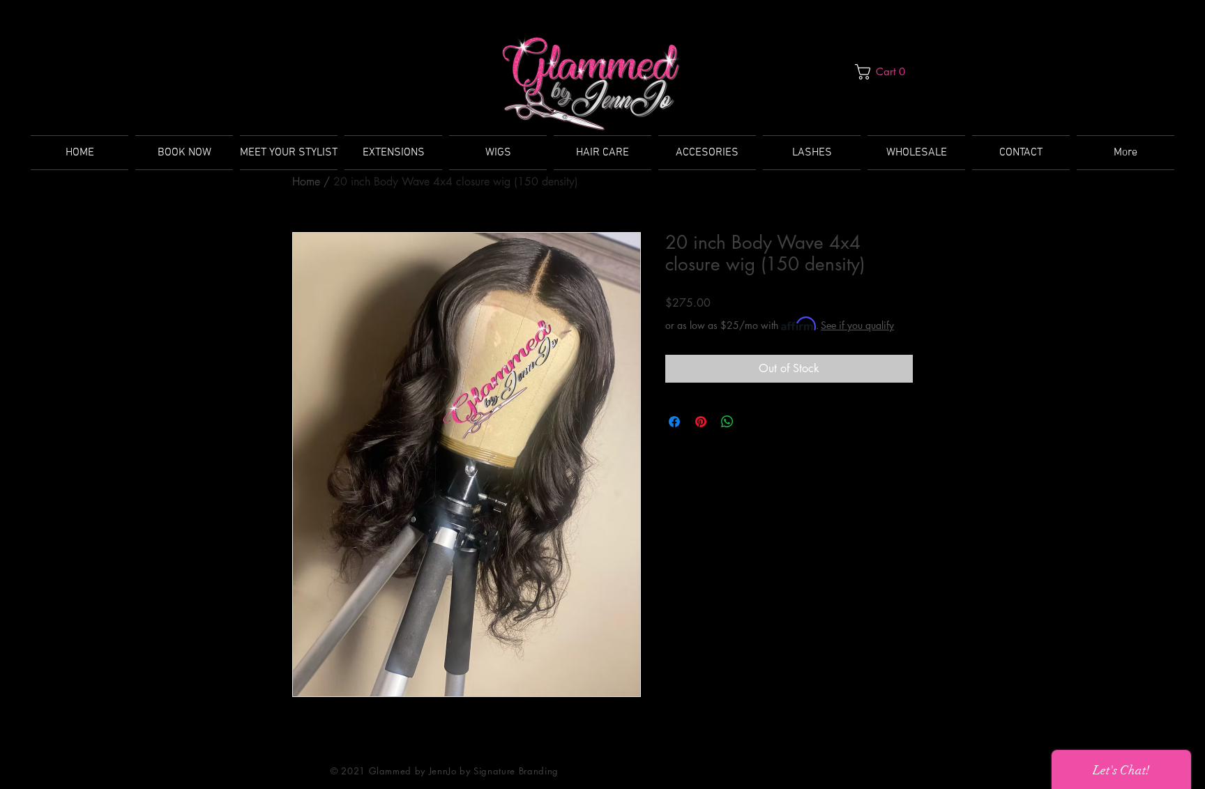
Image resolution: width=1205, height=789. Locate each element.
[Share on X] (753, 421)
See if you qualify (857, 325)
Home (306, 181)
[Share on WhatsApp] (727, 421)
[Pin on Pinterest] (700, 421)
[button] (884, 71)
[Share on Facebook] (674, 421)
